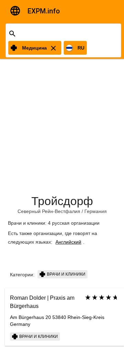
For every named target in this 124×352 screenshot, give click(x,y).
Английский (68, 242)
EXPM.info (44, 11)
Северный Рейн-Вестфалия (49, 211)
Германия (95, 211)
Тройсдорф (62, 200)
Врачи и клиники (65, 274)
